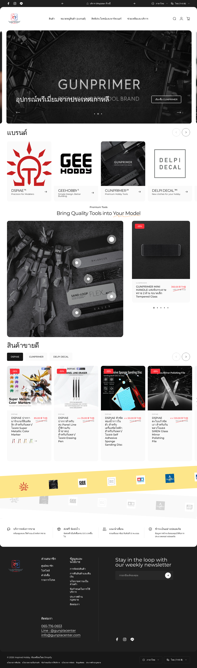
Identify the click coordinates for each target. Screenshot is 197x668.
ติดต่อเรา (75, 604)
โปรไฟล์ (45, 570)
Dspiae (14, 414)
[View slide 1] (154, 308)
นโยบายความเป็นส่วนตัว (79, 583)
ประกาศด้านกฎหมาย (76, 598)
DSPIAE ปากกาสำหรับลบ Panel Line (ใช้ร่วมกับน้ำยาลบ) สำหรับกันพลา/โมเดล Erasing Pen (67, 429)
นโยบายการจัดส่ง (68, 663)
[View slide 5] (168, 308)
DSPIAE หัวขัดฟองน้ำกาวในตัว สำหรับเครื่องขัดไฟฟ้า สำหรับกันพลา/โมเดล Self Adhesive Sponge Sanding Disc (114, 431)
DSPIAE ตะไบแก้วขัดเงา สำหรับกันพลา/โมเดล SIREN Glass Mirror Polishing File (160, 429)
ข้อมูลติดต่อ (80, 663)
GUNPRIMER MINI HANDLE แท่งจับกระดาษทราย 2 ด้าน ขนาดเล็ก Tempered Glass (151, 291)
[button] (111, 239)
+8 (36, 441)
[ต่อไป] (134, 3)
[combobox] (160, 3)
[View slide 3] (161, 308)
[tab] (15, 357)
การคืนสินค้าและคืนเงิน (80, 575)
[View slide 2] (157, 308)
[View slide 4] (164, 308)
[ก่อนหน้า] (62, 3)
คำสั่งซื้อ (45, 575)
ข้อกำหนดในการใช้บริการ (80, 590)
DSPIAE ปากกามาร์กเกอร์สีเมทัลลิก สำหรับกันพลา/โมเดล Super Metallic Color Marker (21, 426)
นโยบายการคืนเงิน (13, 663)
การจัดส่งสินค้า (78, 568)
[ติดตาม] (168, 575)
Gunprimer (141, 283)
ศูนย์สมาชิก (47, 565)
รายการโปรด (48, 580)
